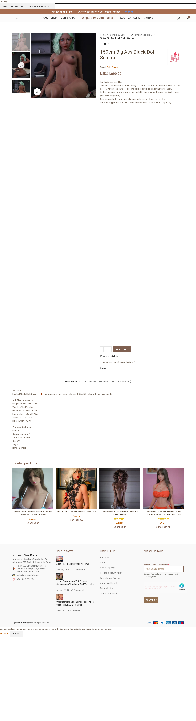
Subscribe (151, 600)
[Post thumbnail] (59, 559)
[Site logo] (98, 18)
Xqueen (32, 519)
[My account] (179, 18)
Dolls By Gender (120, 35)
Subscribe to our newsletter (156, 565)
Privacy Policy (106, 588)
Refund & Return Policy (111, 573)
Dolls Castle (112, 67)
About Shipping (107, 567)
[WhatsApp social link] (120, 368)
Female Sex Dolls (142, 35)
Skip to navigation (13, 6)
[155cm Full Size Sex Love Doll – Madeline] (76, 488)
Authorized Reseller (109, 583)
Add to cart (122, 349)
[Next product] (108, 44)
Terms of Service (108, 593)
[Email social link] (114, 368)
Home (103, 35)
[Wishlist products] (8, 18)
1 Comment (78, 590)
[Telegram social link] (123, 368)
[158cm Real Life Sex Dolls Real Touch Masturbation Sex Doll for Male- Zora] (163, 488)
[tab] (72, 380)
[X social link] (111, 368)
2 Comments (79, 569)
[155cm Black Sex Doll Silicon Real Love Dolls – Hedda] (119, 488)
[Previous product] (102, 44)
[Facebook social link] (108, 368)
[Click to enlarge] (37, 91)
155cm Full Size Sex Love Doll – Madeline (76, 511)
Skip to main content (40, 6)
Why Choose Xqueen (110, 578)
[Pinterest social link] (117, 368)
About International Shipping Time (72, 564)
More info (5, 633)
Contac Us (105, 562)
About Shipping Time (62, 11)
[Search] (17, 18)
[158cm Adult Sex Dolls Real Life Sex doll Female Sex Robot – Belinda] (32, 488)
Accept (17, 634)
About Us (104, 557)
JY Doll (163, 523)
